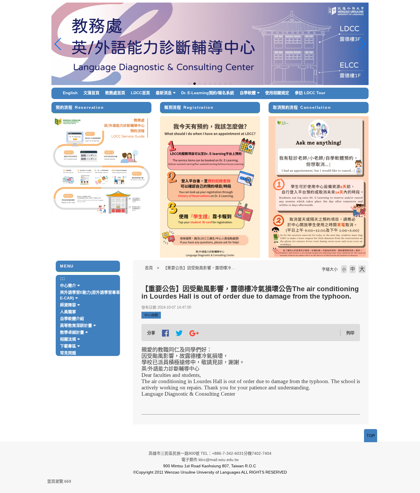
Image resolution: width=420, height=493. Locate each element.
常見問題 (68, 353)
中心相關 (151, 315)
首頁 (149, 267)
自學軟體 (248, 92)
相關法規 (68, 339)
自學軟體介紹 (72, 318)
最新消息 (164, 92)
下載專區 (68, 346)
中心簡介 (68, 285)
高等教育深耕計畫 (76, 325)
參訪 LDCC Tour (310, 92)
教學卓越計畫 (72, 332)
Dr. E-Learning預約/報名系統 (207, 92)
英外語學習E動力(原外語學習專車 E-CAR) (90, 295)
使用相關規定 (277, 92)
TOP (371, 435)
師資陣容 (68, 305)
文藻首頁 (91, 92)
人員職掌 (68, 311)
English (70, 92)
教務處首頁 (115, 92)
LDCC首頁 (140, 92)
